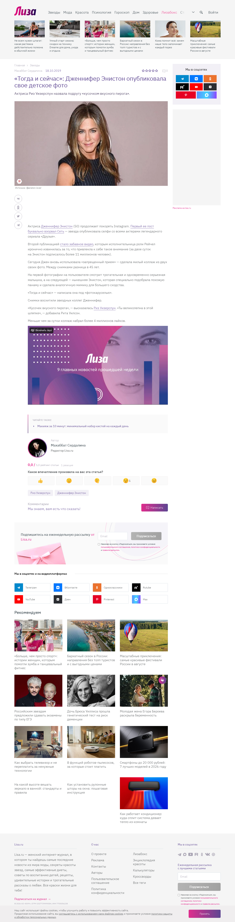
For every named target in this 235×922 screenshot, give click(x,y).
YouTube (30, 599)
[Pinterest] (186, 95)
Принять (205, 913)
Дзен (67, 599)
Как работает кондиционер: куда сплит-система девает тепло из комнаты (141, 818)
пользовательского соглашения (115, 547)
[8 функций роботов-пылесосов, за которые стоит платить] (91, 742)
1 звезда (143, 70)
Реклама (97, 860)
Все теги (139, 882)
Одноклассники (113, 587)
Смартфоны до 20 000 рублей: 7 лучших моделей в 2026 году (143, 764)
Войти (213, 12)
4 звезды (153, 70)
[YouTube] (196, 86)
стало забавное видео (76, 244)
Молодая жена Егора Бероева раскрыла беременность (142, 713)
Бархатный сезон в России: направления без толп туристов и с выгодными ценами (135, 45)
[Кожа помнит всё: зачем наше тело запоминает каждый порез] (170, 28)
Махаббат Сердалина (28, 71)
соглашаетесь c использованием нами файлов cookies (91, 913)
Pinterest (109, 599)
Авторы (96, 872)
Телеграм (31, 587)
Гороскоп (121, 12)
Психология (101, 12)
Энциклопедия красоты (144, 862)
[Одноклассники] (210, 78)
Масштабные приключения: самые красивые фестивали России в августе (202, 45)
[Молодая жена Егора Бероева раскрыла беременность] (144, 691)
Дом (136, 12)
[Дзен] (210, 86)
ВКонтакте (71, 587)
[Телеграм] (182, 78)
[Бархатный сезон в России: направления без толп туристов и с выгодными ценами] (135, 28)
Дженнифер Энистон (57, 226)
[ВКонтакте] (196, 78)
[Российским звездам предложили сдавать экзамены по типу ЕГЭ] (38, 691)
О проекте (98, 854)
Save (19, 181)
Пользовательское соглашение (105, 881)
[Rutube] (182, 86)
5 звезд (156, 70)
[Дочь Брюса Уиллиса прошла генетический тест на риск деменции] (91, 691)
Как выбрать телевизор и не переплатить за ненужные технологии (35, 766)
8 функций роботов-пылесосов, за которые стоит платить (90, 764)
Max (145, 599)
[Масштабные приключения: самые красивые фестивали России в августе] (205, 28)
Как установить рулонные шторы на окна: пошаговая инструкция (87, 788)
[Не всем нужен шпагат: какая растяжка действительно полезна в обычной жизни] (29, 28)
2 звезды (147, 70)
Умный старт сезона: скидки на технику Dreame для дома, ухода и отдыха (64, 45)
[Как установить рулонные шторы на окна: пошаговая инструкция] (91, 778)
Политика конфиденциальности (107, 891)
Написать (156, 507)
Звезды (54, 12)
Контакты (98, 866)
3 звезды (150, 70)
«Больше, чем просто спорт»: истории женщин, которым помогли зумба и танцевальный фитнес (100, 45)
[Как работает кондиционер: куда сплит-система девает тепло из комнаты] (144, 793)
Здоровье (150, 12)
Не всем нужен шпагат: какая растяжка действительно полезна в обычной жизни (28, 45)
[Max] (207, 95)
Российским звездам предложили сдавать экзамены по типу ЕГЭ (38, 715)
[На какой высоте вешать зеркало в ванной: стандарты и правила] (38, 778)
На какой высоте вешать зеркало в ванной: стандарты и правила (38, 788)
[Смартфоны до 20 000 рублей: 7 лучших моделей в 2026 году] (144, 742)
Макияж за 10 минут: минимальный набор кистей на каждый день (83, 426)
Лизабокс (169, 12)
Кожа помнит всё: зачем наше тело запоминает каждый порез (169, 44)
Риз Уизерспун (105, 308)
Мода (67, 12)
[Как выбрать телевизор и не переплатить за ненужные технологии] (38, 742)
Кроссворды (142, 876)
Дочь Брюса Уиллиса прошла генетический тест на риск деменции (88, 715)
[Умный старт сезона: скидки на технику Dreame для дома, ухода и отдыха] (65, 28)
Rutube (147, 587)
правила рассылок (110, 550)
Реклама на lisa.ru (182, 208)
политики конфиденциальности (145, 547)
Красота (82, 12)
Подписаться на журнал (30, 899)
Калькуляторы (143, 870)
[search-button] (201, 12)
